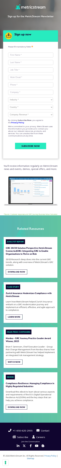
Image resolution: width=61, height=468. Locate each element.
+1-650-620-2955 (22, 430)
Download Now (16, 272)
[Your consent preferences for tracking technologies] (5, 463)
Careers (40, 437)
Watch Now (14, 362)
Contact (44, 430)
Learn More (14, 317)
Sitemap (30, 458)
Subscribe (22, 437)
